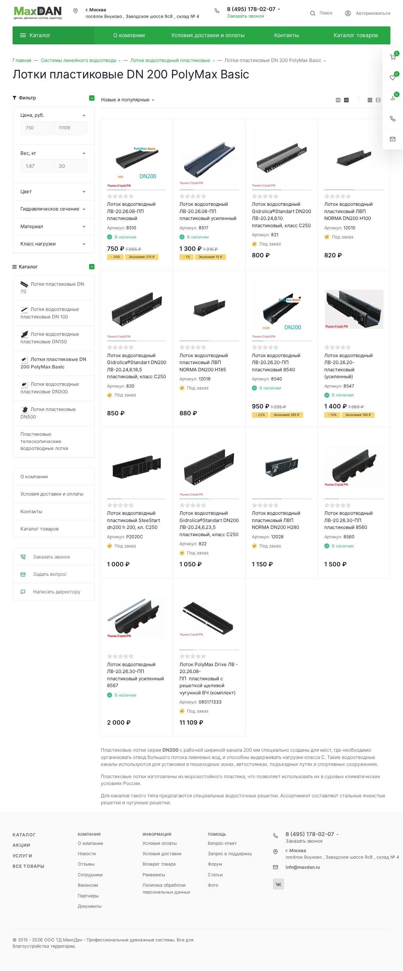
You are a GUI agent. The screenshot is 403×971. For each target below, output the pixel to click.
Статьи (215, 874)
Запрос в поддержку (230, 853)
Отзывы (86, 864)
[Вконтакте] (278, 884)
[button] (393, 57)
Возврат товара (159, 864)
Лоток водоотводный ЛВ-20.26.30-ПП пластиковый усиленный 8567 (135, 675)
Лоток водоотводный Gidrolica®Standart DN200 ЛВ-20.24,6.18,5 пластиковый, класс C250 (136, 366)
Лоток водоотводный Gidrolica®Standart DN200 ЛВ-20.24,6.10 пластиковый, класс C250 (281, 214)
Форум (215, 864)
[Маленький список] (338, 100)
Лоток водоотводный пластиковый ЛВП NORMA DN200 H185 (203, 362)
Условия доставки (162, 853)
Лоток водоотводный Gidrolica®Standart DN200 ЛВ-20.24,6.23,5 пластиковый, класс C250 (209, 523)
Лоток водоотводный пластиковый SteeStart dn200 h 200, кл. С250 (133, 520)
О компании (90, 843)
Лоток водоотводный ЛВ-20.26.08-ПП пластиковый (131, 211)
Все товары (28, 866)
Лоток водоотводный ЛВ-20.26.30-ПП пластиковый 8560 (348, 520)
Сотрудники (90, 874)
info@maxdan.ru (303, 867)
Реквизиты (154, 874)
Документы (89, 906)
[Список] (378, 100)
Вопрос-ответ (222, 843)
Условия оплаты (160, 843)
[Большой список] (346, 100)
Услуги (22, 855)
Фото (213, 885)
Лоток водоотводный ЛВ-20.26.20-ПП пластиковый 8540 (276, 362)
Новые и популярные (125, 100)
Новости (87, 853)
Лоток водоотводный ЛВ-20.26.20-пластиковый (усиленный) (348, 366)
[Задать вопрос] (393, 139)
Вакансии (88, 885)
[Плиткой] (370, 100)
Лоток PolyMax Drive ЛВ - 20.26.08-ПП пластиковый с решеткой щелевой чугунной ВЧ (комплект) (208, 678)
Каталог (24, 834)
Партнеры (88, 895)
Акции (22, 845)
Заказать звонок (245, 16)
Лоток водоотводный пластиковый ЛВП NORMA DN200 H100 (348, 211)
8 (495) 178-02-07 (251, 9)
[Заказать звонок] (393, 119)
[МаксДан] (38, 13)
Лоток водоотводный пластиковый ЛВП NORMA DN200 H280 (276, 520)
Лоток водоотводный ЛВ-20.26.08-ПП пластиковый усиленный (207, 211)
